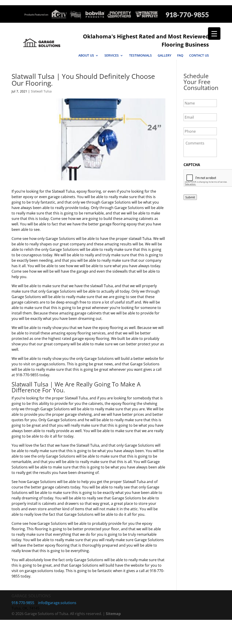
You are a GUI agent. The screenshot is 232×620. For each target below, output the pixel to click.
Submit (190, 197)
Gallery (164, 55)
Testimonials (140, 55)
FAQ (180, 55)
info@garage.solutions (57, 602)
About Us (86, 55)
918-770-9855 (187, 15)
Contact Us (199, 55)
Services (111, 55)
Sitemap (113, 613)
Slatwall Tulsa (41, 91)
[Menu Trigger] (214, 33)
